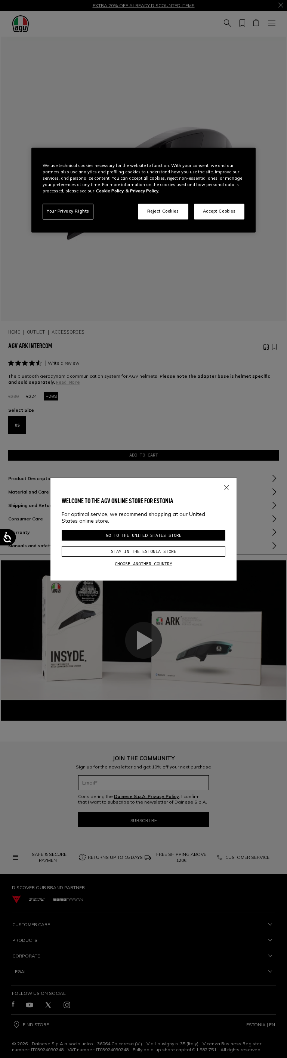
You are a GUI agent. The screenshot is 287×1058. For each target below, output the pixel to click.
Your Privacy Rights (68, 211)
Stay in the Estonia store (143, 551)
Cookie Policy (110, 191)
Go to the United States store (144, 535)
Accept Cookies (219, 211)
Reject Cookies (163, 211)
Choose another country (143, 563)
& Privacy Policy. (142, 191)
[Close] (226, 486)
